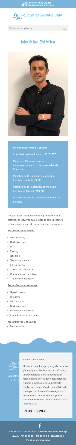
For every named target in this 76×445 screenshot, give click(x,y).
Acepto (28, 411)
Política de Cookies (38, 440)
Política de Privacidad (49, 435)
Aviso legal (27, 435)
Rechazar (40, 411)
